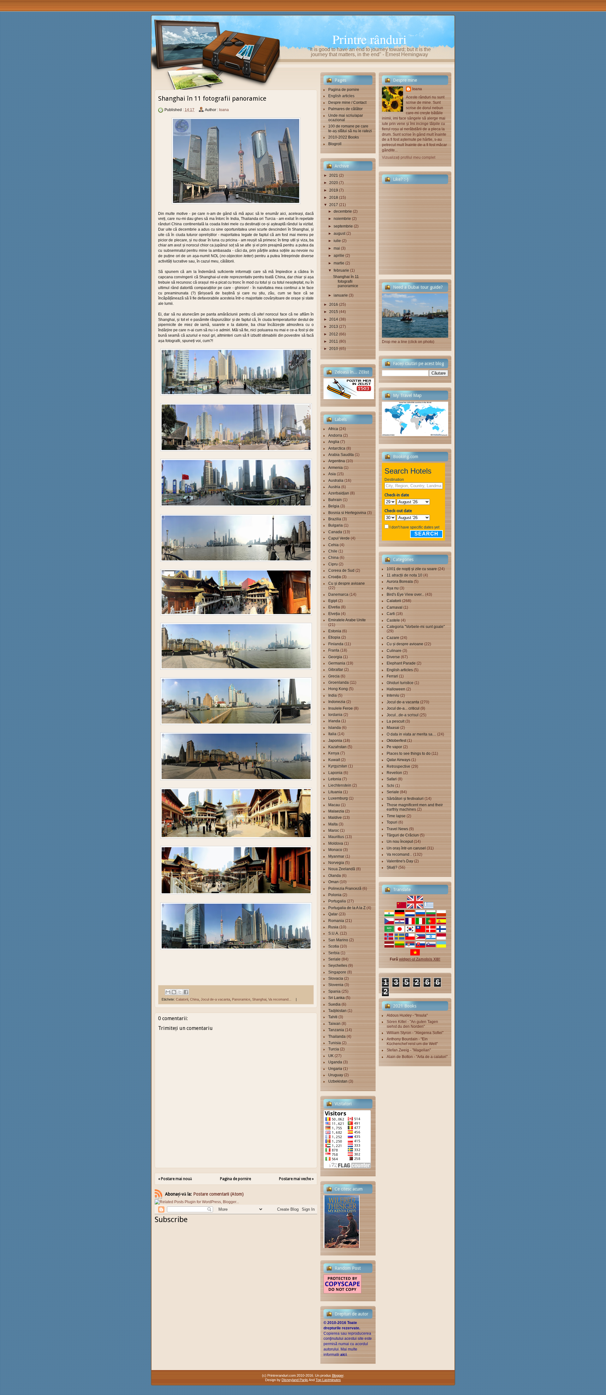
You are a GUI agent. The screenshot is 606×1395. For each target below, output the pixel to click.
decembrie (343, 211)
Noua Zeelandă (341, 869)
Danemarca (338, 594)
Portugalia (337, 901)
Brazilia (334, 519)
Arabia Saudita (341, 454)
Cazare (393, 637)
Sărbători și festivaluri (405, 798)
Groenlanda (338, 682)
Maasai (393, 727)
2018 (333, 197)
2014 (333, 319)
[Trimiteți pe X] (180, 992)
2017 (333, 205)
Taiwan (334, 1023)
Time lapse (396, 816)
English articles (341, 96)
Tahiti (332, 1017)
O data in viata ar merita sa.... (411, 734)
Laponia (335, 773)
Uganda (335, 1062)
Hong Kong (338, 689)
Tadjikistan (337, 1010)
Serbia (334, 953)
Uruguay (335, 1075)
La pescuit (395, 721)
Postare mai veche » (296, 1179)
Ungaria (335, 1069)
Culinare (394, 650)
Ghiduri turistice (400, 683)
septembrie (343, 226)
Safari (392, 779)
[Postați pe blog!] (174, 992)
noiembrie (342, 218)
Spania (334, 991)
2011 (333, 341)
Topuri (392, 822)
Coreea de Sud (341, 570)
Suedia (334, 1004)
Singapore (337, 972)
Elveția (334, 614)
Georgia (335, 657)
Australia (335, 480)
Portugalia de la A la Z (346, 908)
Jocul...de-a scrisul (403, 715)
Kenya (333, 753)
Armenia (335, 467)
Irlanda (334, 721)
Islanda (334, 727)
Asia (332, 474)
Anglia (333, 442)
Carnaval (394, 607)
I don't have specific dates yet (414, 527)
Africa (333, 429)
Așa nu (393, 588)
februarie (341, 270)
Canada (335, 532)
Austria (334, 487)
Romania (336, 921)
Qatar (333, 914)
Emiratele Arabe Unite (347, 620)
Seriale (334, 959)
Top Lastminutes (328, 1380)
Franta (333, 650)
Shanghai (259, 999)
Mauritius (336, 837)
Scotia (333, 946)
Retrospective (398, 766)
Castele (393, 620)
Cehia (333, 545)
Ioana (224, 110)
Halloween (396, 689)
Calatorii (182, 999)
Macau (334, 805)
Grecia (334, 676)
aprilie (339, 255)
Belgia (333, 506)
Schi (390, 785)
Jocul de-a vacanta (215, 999)
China (194, 999)
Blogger (337, 1375)
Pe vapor (394, 747)
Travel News (397, 829)
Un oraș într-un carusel (406, 848)
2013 (333, 326)
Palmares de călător (345, 109)
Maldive (335, 817)
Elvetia (334, 607)
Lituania (335, 792)
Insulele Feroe (340, 708)
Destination (394, 479)
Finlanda (335, 644)
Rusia (333, 927)
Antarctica (336, 448)
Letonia (334, 779)
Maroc (333, 830)
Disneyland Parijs (295, 1380)
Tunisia (334, 1043)
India (332, 695)
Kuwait (334, 760)
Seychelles (337, 965)
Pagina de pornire (235, 1179)
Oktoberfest (396, 740)
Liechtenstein (339, 785)
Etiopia (334, 637)
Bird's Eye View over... (405, 594)
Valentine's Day (400, 861)
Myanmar (336, 856)
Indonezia (336, 702)
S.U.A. (333, 933)
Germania (336, 663)
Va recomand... (279, 999)
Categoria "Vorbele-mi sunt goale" (416, 626)
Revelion (394, 773)
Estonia (334, 631)
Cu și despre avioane (346, 583)
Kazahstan (337, 747)
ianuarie (341, 295)
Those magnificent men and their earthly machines (415, 807)
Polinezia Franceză (344, 888)
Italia (332, 734)
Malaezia (336, 811)
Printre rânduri (369, 39)
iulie (337, 241)
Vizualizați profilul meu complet (408, 157)
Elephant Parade (401, 663)
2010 (333, 348)
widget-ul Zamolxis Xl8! (419, 959)
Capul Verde (339, 538)
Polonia (335, 895)
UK (331, 1056)
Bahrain (335, 500)
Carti (391, 614)
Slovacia (335, 978)
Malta (333, 824)
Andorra (335, 435)
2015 (333, 312)
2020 (333, 182)
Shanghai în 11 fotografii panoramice (346, 281)
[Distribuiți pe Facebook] (186, 992)
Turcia (333, 1049)
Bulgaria (335, 525)
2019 (333, 190)
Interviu (393, 695)
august (339, 233)
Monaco (335, 850)
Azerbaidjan (338, 493)
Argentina (336, 461)
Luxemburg (338, 798)
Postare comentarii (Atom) (218, 1194)
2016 (333, 304)
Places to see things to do (409, 753)
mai (337, 248)
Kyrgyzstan (337, 766)
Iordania (335, 714)
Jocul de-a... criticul (403, 708)
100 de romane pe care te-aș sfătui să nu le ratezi (350, 128)
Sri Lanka (336, 998)
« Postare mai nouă (175, 1179)
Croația (334, 577)
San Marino (338, 940)
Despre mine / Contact (347, 102)
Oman (333, 882)
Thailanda (337, 1036)
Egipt (332, 601)
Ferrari (392, 676)
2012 (333, 334)
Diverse (393, 657)
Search (426, 533)
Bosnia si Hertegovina (347, 513)
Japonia (335, 740)
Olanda (334, 875)
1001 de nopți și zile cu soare (412, 569)
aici (343, 1354)
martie (339, 263)
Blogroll (335, 144)
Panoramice (241, 999)
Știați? (392, 867)
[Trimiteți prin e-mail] (168, 992)
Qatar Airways (398, 760)
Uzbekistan (338, 1081)
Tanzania (336, 1030)
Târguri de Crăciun (403, 835)
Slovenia (335, 985)
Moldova (335, 843)
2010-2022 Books (343, 137)
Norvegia (336, 862)
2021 (333, 175)
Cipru (333, 564)
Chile (332, 551)
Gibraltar (335, 669)
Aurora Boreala (400, 581)
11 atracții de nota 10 (404, 575)
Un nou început (400, 841)
